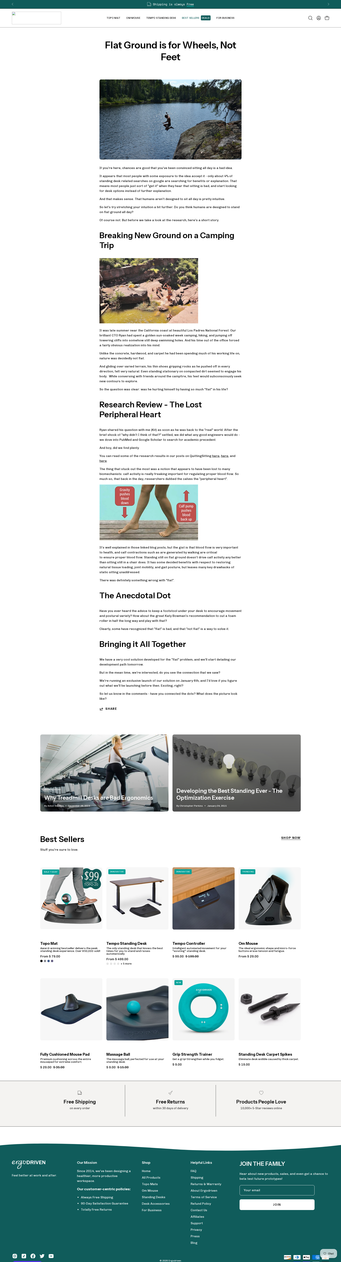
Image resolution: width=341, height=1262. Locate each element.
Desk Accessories (156, 1203)
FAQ (193, 1171)
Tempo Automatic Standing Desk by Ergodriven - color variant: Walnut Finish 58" (111, 964)
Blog (194, 1243)
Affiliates (197, 1217)
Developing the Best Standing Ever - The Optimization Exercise (229, 794)
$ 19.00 (244, 1064)
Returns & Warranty (206, 1184)
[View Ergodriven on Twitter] (42, 1256)
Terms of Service (204, 1197)
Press (195, 1236)
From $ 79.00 (50, 956)
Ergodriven (175, 1260)
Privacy (196, 1230)
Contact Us (199, 1210)
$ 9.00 (177, 1064)
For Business (152, 1210)
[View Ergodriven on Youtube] (51, 1256)
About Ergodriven (204, 1190)
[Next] (328, 4)
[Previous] (12, 4)
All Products (151, 1177)
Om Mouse (248, 944)
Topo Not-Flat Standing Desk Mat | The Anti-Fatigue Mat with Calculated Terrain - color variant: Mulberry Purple (52, 961)
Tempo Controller (188, 944)
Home (146, 1171)
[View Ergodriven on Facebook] (33, 1256)
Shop (146, 1162)
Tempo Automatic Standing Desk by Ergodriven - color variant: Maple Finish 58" (118, 964)
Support (197, 1223)
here (215, 456)
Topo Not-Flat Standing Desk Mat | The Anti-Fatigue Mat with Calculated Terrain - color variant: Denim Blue (48, 961)
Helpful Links (201, 1162)
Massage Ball (118, 1054)
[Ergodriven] (36, 18)
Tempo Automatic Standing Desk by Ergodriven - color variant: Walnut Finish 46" (107, 964)
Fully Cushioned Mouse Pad (65, 1054)
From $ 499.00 (117, 959)
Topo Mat (49, 944)
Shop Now (291, 838)
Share (111, 709)
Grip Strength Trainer (192, 1054)
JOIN (277, 1204)
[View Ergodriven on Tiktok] (24, 1256)
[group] (170, 4)
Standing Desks (153, 1197)
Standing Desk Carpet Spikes (265, 1054)
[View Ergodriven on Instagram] (15, 1256)
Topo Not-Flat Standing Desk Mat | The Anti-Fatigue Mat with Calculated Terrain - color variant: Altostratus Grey (45, 961)
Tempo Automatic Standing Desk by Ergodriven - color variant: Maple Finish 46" (114, 964)
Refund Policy (201, 1203)
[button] (133, 18)
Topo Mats (150, 1184)
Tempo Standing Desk (126, 944)
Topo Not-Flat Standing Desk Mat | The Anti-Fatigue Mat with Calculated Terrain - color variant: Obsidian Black (41, 961)
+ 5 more (126, 964)
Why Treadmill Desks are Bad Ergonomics (98, 797)
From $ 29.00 (249, 956)
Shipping (197, 1177)
